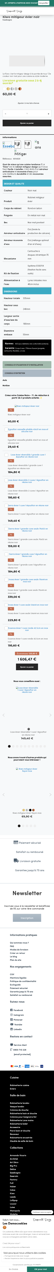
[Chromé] (12, 88)
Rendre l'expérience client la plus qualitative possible (24, 1258)
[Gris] (28, 729)
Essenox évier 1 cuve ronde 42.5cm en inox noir (28, 640)
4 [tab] (21, 746)
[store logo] (14, 11)
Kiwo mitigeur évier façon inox (27, 812)
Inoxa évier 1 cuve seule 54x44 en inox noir (28, 613)
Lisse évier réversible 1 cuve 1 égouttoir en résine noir (28, 733)
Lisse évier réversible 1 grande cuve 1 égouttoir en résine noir (25, 466)
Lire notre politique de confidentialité (16, 1247)
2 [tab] (13, 746)
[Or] (8, 88)
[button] (14, 61)
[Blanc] (4, 88)
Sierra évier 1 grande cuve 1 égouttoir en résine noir (27, 566)
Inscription (27, 918)
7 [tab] (33, 746)
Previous (4, 715)
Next (50, 715)
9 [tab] (40, 746)
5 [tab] (25, 746)
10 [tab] (44, 746)
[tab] (27, 137)
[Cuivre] (20, 88)
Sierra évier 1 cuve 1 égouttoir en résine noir (28, 513)
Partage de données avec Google (17, 1256)
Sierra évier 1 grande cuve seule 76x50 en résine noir (27, 540)
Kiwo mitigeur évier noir (19, 414)
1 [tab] (9, 746)
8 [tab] (37, 746)
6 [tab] (29, 746)
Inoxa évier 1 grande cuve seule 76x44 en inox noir (27, 591)
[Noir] (30, 810)
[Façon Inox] (16, 88)
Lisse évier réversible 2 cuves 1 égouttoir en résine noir (28, 492)
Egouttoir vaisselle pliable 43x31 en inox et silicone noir (28, 441)
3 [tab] (17, 746)
